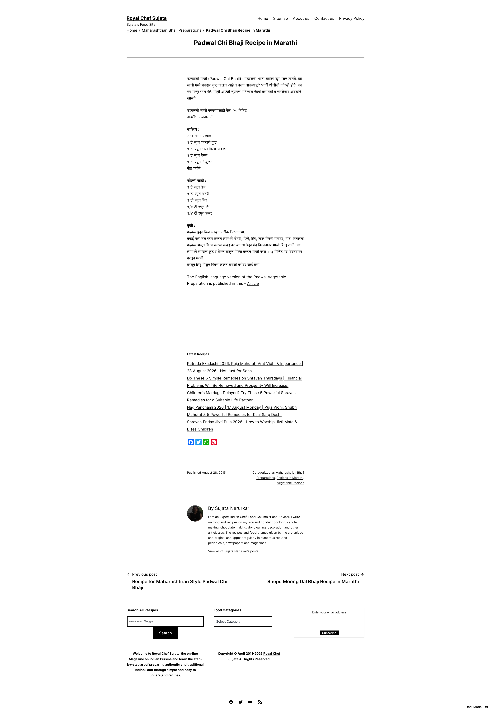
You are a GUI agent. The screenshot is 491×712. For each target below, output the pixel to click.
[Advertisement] (245, 319)
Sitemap (280, 18)
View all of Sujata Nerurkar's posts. (233, 551)
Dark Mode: (474, 707)
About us (301, 18)
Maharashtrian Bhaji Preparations (171, 30)
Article (253, 283)
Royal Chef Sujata (147, 18)
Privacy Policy (351, 18)
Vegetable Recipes (290, 483)
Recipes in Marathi (290, 478)
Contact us (324, 18)
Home (262, 18)
